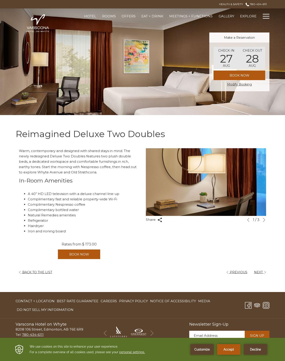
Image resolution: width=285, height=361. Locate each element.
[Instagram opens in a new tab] (266, 305)
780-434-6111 (258, 4)
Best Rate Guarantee (77, 301)
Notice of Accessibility (173, 301)
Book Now (239, 75)
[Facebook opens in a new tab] (248, 305)
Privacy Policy (133, 301)
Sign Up (257, 336)
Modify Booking (239, 84)
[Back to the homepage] (38, 23)
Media (204, 301)
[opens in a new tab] (118, 332)
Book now (79, 254)
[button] (226, 58)
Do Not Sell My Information (45, 310)
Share (151, 219)
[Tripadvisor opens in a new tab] (257, 305)
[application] (142, 349)
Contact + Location (35, 301)
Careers (109, 302)
